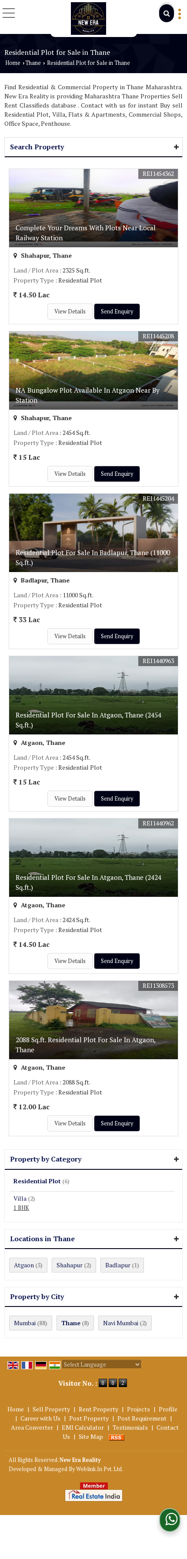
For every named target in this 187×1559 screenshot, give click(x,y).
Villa (20, 1198)
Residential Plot (37, 1181)
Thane (33, 63)
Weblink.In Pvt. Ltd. (99, 1469)
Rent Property (98, 1409)
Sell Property (51, 1409)
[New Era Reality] (88, 18)
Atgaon (24, 1265)
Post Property (89, 1418)
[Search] (166, 13)
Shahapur (70, 1265)
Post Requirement (142, 1418)
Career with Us (40, 1418)
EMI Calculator (83, 1427)
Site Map (91, 1436)
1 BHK (21, 1208)
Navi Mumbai (120, 1323)
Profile (168, 1409)
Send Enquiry (117, 311)
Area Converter (32, 1427)
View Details (70, 311)
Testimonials (130, 1427)
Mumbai (25, 1323)
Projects (138, 1409)
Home (12, 63)
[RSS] (116, 1436)
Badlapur (117, 1265)
